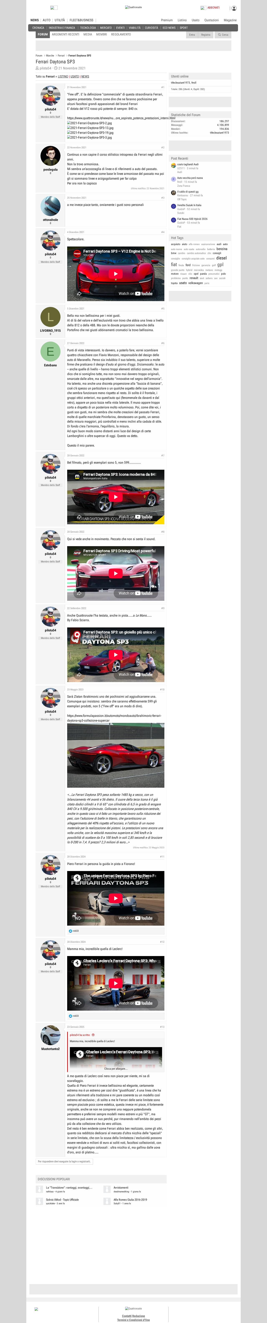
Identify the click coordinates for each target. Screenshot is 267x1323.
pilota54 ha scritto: (80, 1034)
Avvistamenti (121, 1187)
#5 (162, 308)
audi (219, 244)
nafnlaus (50, 1191)
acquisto (175, 244)
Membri (101, 34)
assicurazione (208, 244)
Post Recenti (179, 158)
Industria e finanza (62, 27)
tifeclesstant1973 (180, 82)
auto (225, 244)
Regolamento (121, 34)
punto (185, 278)
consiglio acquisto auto (193, 258)
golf (214, 265)
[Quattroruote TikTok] (201, 1312)
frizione (196, 265)
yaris (206, 283)
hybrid (189, 270)
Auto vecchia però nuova (190, 177)
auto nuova (176, 249)
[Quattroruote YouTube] (206, 1312)
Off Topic (182, 199)
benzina (222, 249)
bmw (173, 253)
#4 (162, 232)
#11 (162, 856)
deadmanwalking (121, 1191)
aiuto (184, 244)
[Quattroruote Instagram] (196, 1312)
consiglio (175, 258)
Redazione (138, 1316)
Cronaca (38, 27)
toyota (174, 283)
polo (223, 273)
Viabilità (134, 27)
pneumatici (213, 273)
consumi (210, 258)
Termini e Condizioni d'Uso (133, 1320)
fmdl (193, 82)
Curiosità (151, 27)
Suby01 (117, 1203)
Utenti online (180, 76)
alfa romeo (194, 244)
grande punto (177, 270)
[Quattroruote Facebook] (192, 1312)
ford (188, 265)
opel (196, 273)
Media (87, 34)
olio (190, 273)
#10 (162, 689)
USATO (75, 76)
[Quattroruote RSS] (215, 1312)
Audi (179, 172)
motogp (218, 270)
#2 (162, 147)
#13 (162, 1026)
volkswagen (195, 283)
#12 (162, 941)
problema (176, 278)
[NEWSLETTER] (54, 9)
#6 (162, 343)
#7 (162, 455)
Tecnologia (88, 27)
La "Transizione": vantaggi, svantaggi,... (69, 1187)
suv (216, 278)
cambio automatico (196, 253)
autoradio (200, 249)
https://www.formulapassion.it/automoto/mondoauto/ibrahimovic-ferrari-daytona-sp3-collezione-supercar (114, 718)
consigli (217, 253)
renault (194, 278)
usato (183, 283)
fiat (174, 264)
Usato (195, 20)
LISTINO (63, 76)
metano (209, 270)
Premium (167, 20)
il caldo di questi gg (188, 191)
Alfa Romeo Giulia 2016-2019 (130, 1200)
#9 (162, 608)
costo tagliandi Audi (188, 164)
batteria (211, 249)
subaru (209, 278)
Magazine (230, 20)
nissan (183, 273)
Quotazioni (211, 20)
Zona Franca (183, 185)
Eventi (120, 27)
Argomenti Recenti (65, 34)
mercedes (199, 270)
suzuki (222, 278)
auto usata (189, 249)
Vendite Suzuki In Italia (189, 205)
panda (203, 273)
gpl (220, 264)
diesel (221, 257)
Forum (43, 34)
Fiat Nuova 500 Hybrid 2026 (192, 218)
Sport (184, 27)
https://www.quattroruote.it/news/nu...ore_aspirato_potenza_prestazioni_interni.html (121, 118)
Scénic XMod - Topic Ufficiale (62, 1200)
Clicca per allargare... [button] (116, 1068)
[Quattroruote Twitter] (210, 1312)
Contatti (127, 1316)
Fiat (179, 226)
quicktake (50, 1203)
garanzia (206, 265)
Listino (182, 20)
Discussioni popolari (54, 1179)
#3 (162, 197)
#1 (162, 87)
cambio (181, 253)
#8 (162, 531)
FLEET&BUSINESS (81, 20)
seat (202, 278)
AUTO (46, 20)
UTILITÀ (60, 20)
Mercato (106, 27)
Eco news (169, 27)
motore (175, 273)
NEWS (34, 20)
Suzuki (180, 212)
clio (209, 253)
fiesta (181, 265)
